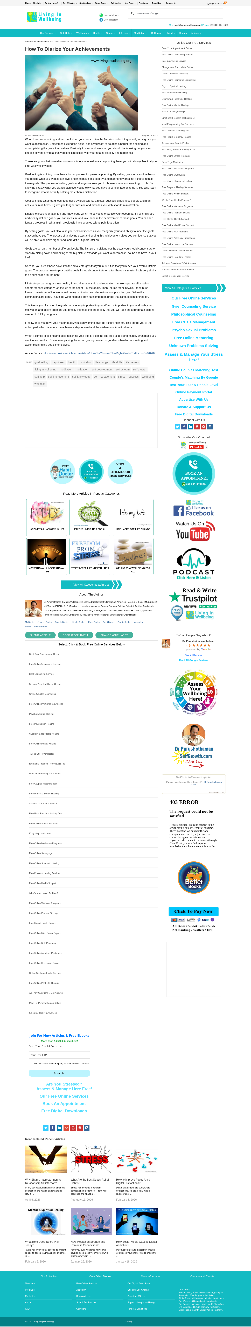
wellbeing (148, 376)
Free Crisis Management (193, 322)
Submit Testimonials (86, 1302)
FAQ (27, 1309)
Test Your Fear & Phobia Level (193, 385)
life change (101, 362)
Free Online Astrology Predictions (45, 953)
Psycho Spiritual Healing (41, 714)
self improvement (58, 376)
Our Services (85, 3)
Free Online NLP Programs (42, 943)
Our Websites (69, 3)
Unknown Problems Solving (193, 346)
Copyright (81, 1309)
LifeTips (123, 33)
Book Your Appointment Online (44, 654)
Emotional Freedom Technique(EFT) (47, 763)
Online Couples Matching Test (193, 370)
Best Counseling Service (41, 674)
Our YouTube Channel (138, 1290)
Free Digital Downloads (64, 1111)
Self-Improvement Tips (42, 42)
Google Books (61, 622)
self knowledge (81, 376)
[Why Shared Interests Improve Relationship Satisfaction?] (46, 1172)
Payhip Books (123, 622)
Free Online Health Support (42, 883)
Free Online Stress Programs (43, 823)
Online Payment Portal (193, 392)
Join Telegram (111, 19)
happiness (58, 362)
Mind (170, 33)
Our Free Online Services (64, 1096)
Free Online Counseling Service (44, 664)
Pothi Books (108, 622)
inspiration (85, 362)
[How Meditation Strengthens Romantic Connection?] (91, 1234)
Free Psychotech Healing (41, 724)
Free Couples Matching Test (43, 783)
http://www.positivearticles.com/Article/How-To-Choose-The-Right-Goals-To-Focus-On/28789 (99, 353)
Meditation (139, 33)
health (71, 362)
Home (28, 3)
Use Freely (129, 3)
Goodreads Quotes (216, 792)
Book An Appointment (64, 1103)
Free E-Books (40, 626)
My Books (29, 622)
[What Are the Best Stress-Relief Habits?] (91, 1172)
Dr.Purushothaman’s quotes (194, 777)
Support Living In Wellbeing (141, 1302)
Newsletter (30, 1283)
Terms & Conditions (137, 1309)
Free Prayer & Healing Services (44, 873)
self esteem (123, 369)
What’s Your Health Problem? (43, 893)
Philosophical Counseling (193, 314)
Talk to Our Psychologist (41, 754)
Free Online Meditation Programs (45, 843)
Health (96, 33)
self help (39, 376)
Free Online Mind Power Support (45, 933)
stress (121, 376)
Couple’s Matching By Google (194, 377)
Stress (109, 33)
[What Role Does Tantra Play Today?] (46, 1234)
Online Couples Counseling (42, 694)
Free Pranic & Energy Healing (44, 793)
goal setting (41, 362)
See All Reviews (193, 655)
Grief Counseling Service (194, 306)
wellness (39, 383)
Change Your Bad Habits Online (44, 684)
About (28, 1302)
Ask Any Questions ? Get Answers (46, 993)
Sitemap (129, 1322)
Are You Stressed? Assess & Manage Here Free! (64, 1086)
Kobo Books (94, 622)
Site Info (37, 3)
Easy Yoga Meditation (40, 833)
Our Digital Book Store (139, 1283)
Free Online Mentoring (193, 338)
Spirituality (116, 3)
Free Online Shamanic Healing (44, 863)
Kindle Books (78, 622)
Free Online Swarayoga (40, 853)
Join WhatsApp (111, 15)
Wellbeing (81, 33)
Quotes (183, 33)
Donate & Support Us (194, 407)
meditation (66, 369)
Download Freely (84, 1296)
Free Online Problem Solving (43, 913)
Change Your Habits (114, 635)
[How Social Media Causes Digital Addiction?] (137, 1234)
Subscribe (59, 1073)
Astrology (81, 1290)
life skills (117, 362)
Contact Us (171, 3)
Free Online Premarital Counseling (46, 704)
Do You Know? (51, 3)
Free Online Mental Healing (42, 743)
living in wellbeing (45, 369)
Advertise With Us (193, 399)
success (134, 376)
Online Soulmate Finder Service (45, 973)
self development (102, 369)
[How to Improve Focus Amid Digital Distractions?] (137, 1172)
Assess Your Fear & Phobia (43, 803)
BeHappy (156, 33)
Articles (195, 33)
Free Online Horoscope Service (44, 963)
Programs (30, 1290)
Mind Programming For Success (45, 773)
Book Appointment (75, 635)
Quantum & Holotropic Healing (44, 734)
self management (104, 376)
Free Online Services (86, 1283)
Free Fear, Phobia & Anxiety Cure (45, 813)
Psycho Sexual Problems (194, 330)
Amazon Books (45, 622)
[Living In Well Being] (44, 19)
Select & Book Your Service (43, 1013)
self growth (139, 369)
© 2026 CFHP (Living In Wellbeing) (39, 1322)
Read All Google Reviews (193, 660)
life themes (132, 362)
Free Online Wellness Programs (45, 903)
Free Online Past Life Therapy (44, 983)
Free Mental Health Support (42, 923)
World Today (101, 3)
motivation (82, 369)
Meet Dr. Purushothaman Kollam (45, 1003)
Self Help (65, 33)
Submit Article (40, 635)
